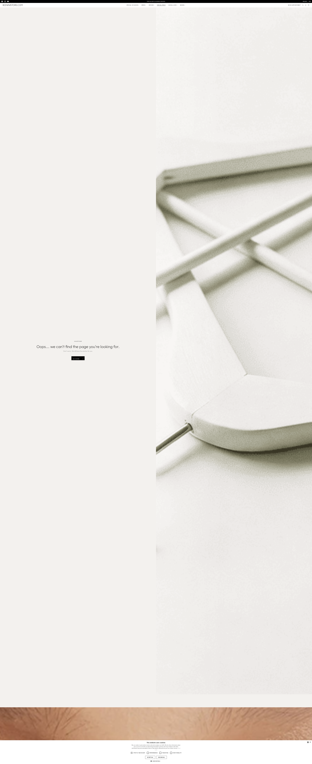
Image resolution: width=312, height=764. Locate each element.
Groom (151, 5)
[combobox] (308, 742)
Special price (161, 5)
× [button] (310, 742)
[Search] (303, 5)
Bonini (182, 5)
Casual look (172, 5)
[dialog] (156, 752)
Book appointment (294, 5)
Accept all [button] (150, 757)
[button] (305, 1)
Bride (143, 5)
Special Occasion (132, 5)
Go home (76, 359)
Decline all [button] (161, 757)
